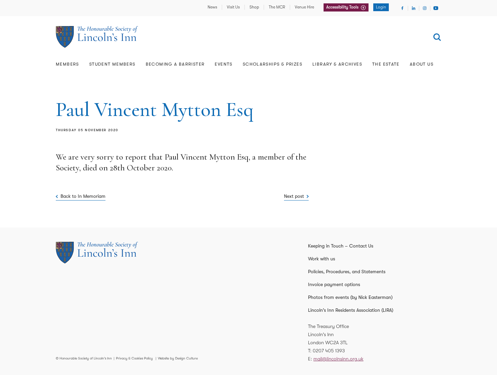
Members (67, 64)
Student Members (112, 64)
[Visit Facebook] (402, 8)
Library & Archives (337, 64)
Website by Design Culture (178, 358)
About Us (421, 64)
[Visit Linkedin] (413, 8)
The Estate (386, 64)
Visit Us (233, 7)
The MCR (277, 7)
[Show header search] (437, 37)
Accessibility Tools (342, 7)
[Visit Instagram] (424, 8)
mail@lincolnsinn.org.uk (338, 358)
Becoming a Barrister (175, 64)
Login (381, 7)
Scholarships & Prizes (272, 64)
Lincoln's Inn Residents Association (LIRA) (350, 310)
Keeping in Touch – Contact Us (340, 246)
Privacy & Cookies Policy (134, 358)
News (212, 7)
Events (223, 64)
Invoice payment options (334, 284)
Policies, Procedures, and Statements (346, 271)
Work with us (321, 258)
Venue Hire (304, 7)
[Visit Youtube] (435, 8)
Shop (254, 7)
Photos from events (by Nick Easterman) (350, 297)
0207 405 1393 (329, 350)
